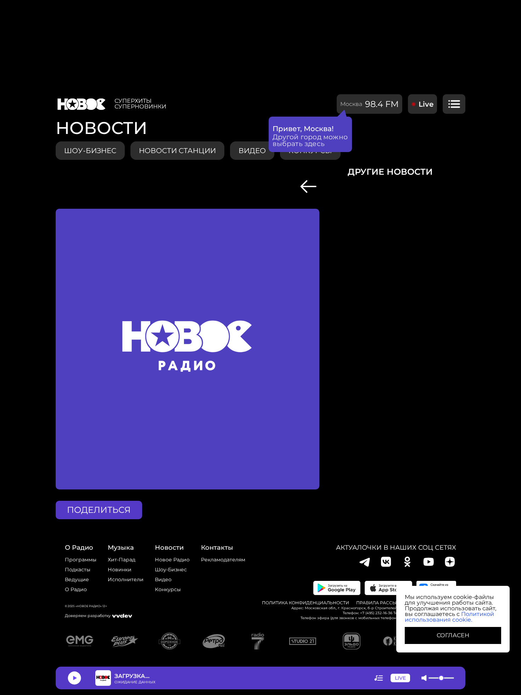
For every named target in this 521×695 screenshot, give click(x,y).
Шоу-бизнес (90, 150)
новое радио (172, 559)
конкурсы (168, 589)
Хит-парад (121, 559)
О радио (76, 589)
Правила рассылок (381, 603)
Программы (80, 559)
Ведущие (77, 579)
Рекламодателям (223, 559)
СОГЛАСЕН (453, 635)
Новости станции (177, 150)
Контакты (217, 547)
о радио (79, 547)
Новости (169, 547)
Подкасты (77, 569)
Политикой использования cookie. (449, 617)
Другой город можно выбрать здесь (310, 140)
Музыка (121, 547)
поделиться (99, 510)
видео (252, 150)
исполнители (126, 579)
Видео (163, 579)
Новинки (119, 569)
